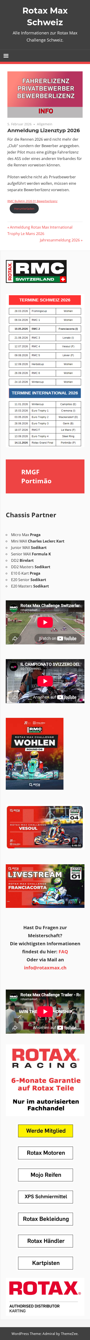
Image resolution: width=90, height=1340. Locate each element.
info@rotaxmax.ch (45, 968)
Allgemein (44, 124)
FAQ (63, 951)
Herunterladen (24, 209)
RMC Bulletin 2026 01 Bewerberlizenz (32, 201)
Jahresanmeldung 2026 (60, 240)
